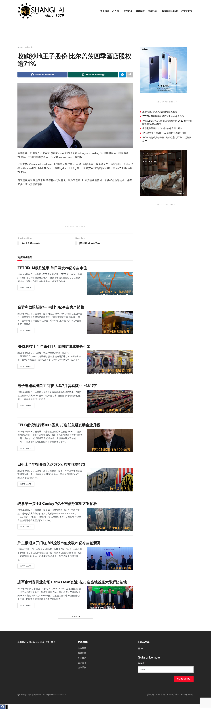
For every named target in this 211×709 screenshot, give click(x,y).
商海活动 (152, 10)
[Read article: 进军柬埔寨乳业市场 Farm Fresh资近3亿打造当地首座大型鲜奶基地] (110, 597)
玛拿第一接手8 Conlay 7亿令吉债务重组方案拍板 (57, 503)
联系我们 (162, 694)
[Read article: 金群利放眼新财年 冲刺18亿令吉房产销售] (110, 322)
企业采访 (82, 648)
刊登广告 (173, 694)
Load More (75, 616)
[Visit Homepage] (40, 11)
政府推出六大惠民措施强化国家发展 (159, 111)
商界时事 (128, 10)
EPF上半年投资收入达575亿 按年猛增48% (51, 464)
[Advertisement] (105, 34)
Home (20, 47)
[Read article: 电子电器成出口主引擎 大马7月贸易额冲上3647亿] (110, 401)
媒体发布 (140, 10)
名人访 (115, 10)
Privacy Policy (187, 694)
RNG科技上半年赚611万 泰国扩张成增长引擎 (53, 346)
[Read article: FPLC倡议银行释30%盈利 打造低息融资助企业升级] (110, 440)
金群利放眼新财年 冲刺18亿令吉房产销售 (50, 307)
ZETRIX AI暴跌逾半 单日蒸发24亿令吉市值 (52, 267)
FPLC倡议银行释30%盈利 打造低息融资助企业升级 (58, 424)
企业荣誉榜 (186, 10)
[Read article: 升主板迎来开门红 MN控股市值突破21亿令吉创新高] (110, 558)
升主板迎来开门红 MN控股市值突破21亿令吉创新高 (59, 542)
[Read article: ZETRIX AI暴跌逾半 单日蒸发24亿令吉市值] (110, 283)
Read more (27, 287)
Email (142, 662)
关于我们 (104, 10)
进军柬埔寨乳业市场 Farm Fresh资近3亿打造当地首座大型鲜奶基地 (72, 581)
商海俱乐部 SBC (170, 10)
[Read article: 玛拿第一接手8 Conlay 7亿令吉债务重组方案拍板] (110, 519)
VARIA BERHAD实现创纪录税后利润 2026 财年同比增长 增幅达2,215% (167, 122)
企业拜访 (82, 657)
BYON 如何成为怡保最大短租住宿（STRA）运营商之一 (166, 139)
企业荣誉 (82, 667)
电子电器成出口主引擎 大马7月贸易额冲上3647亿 (57, 385)
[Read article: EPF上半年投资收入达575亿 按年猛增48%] (110, 479)
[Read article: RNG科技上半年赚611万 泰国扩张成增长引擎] (110, 362)
